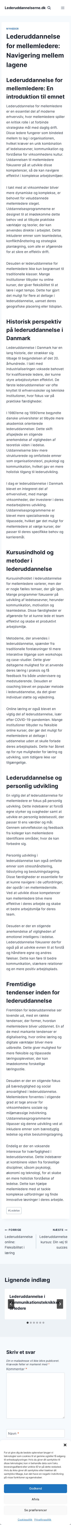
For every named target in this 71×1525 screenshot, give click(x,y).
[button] (65, 1445)
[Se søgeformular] (49, 7)
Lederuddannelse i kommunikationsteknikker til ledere (34, 1302)
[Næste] (60, 1304)
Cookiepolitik (25, 1519)
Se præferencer (35, 1510)
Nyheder (12, 28)
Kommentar (16, 1369)
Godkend (35, 1488)
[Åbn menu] (62, 8)
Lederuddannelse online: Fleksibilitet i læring (19, 1241)
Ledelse (14, 1210)
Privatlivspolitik (42, 1519)
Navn (13, 1433)
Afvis (35, 1499)
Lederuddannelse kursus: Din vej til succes (53, 1238)
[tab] (28, 1323)
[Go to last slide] (11, 1304)
